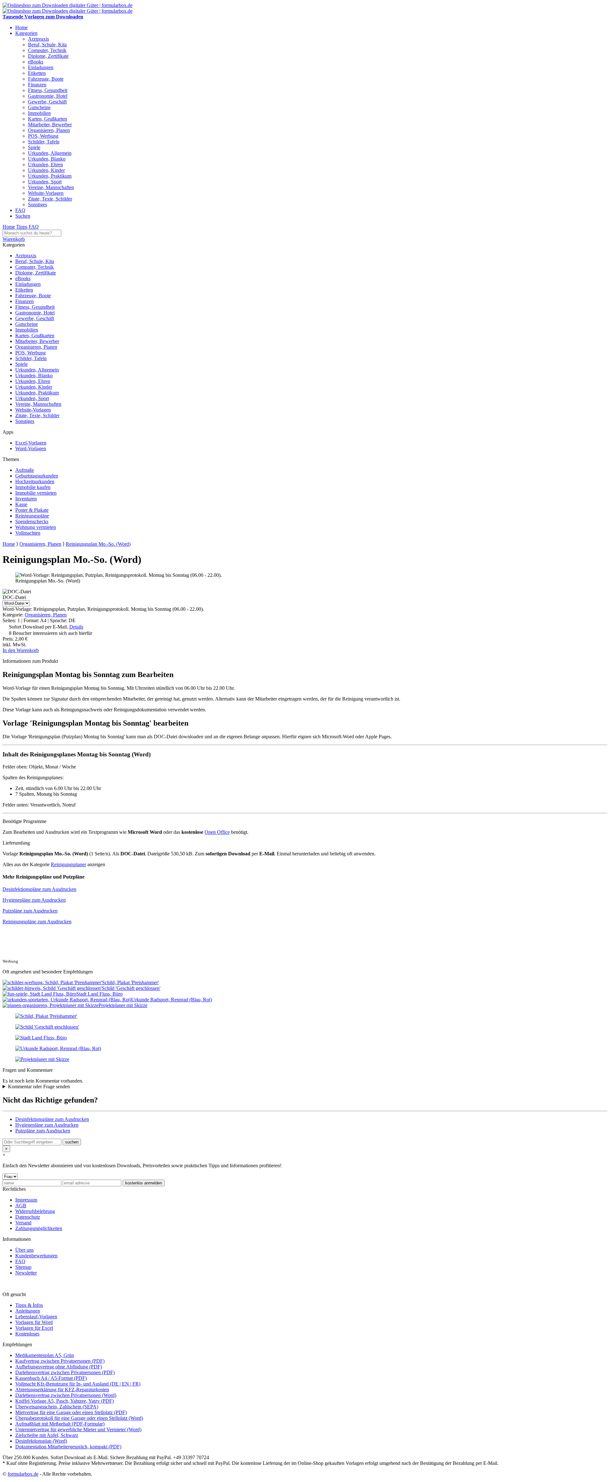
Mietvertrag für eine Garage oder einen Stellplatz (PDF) (71, 1412)
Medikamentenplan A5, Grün (44, 1355)
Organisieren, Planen (49, 130)
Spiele (34, 147)
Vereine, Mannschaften (51, 187)
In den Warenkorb (21, 650)
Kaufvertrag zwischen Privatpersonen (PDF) (60, 1361)
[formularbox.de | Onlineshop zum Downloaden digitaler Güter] (67, 5)
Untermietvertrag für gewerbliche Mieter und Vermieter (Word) (78, 1429)
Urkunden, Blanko (46, 158)
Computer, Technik (47, 50)
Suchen (22, 216)
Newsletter (26, 1272)
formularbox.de (23, 1474)
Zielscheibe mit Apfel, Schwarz (46, 1435)
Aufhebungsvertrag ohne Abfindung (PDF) (58, 1366)
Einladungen (40, 67)
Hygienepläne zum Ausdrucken (34, 900)
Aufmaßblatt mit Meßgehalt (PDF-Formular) (60, 1423)
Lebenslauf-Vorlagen (36, 1316)
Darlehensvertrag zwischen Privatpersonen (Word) (65, 1395)
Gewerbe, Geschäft (47, 101)
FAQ (20, 210)
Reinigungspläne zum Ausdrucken (37, 921)
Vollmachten (27, 533)
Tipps (21, 226)
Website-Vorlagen (46, 193)
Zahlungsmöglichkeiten (38, 1228)
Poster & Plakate (32, 510)
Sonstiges (37, 204)
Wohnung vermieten (35, 527)
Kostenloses (27, 1333)
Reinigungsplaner (68, 864)
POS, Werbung (43, 136)
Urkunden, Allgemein (49, 153)
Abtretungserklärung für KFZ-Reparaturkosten (62, 1389)
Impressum (26, 1199)
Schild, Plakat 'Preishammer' (130, 982)
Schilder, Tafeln (43, 141)
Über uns (24, 1250)
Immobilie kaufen (33, 487)
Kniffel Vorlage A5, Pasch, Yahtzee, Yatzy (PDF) (64, 1401)
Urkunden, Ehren (45, 164)
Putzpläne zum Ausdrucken (30, 910)
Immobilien (39, 113)
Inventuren (26, 498)
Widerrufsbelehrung (35, 1211)
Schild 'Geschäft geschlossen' (131, 988)
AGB (20, 1205)
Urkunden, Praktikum (49, 176)
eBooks (35, 61)
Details (76, 626)
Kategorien (26, 33)
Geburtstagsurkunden (36, 475)
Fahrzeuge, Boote (46, 79)
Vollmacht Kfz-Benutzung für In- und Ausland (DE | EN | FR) (77, 1383)
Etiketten (37, 73)
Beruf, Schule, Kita (47, 44)
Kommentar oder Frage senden (39, 1086)
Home (21, 27)
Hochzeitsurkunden (34, 481)
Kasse (21, 504)
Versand (23, 1222)
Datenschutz (27, 1217)
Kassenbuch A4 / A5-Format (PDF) (51, 1378)
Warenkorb (14, 239)
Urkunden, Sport (45, 181)
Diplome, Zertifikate (48, 56)
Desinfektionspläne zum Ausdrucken (39, 889)
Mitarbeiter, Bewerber (50, 124)
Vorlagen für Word (34, 1322)
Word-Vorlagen (30, 448)
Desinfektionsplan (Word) (41, 1441)
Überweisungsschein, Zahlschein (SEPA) (56, 1406)
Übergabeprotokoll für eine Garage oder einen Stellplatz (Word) (79, 1418)
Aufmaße (24, 470)
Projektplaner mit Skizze (122, 1005)
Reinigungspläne (32, 515)
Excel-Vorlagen (30, 442)
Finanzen (37, 84)
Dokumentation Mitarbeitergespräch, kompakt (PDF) (68, 1446)
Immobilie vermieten (36, 493)
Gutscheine (39, 107)
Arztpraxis (38, 39)
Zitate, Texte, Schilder (50, 198)
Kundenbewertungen (36, 1255)
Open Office (217, 832)
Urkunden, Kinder (46, 170)
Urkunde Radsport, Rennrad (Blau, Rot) (171, 999)
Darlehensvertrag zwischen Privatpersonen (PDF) (65, 1372)
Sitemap (23, 1267)
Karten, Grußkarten (47, 119)
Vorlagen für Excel (34, 1328)
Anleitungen (27, 1311)
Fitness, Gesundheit (47, 90)
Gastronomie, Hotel (47, 96)
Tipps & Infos (29, 1305)
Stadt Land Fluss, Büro (99, 994)
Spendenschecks (31, 521)
